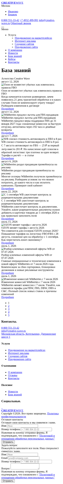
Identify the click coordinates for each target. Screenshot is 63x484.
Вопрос (5, 468)
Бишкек (12, 14)
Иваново (13, 11)
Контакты (13, 62)
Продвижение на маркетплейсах (33, 38)
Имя (3, 425)
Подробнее (7, 108)
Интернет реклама (25, 41)
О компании (15, 50)
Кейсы (11, 59)
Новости (13, 53)
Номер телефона (10, 429)
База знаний (15, 56)
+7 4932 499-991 (29, 20)
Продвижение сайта (26, 47)
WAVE (12, 2)
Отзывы (12, 375)
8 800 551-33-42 (10, 20)
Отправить (8, 442)
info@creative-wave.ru (13, 330)
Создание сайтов (24, 44)
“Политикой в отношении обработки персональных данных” (28, 437)
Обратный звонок (21, 23)
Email (4, 458)
